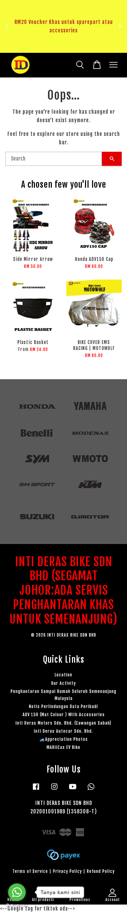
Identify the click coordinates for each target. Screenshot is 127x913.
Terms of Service (30, 871)
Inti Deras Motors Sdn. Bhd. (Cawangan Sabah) (63, 723)
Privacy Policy (67, 871)
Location (63, 674)
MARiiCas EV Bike (63, 747)
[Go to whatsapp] (17, 892)
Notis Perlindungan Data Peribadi (63, 706)
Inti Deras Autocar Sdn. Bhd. (63, 731)
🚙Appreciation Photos (64, 739)
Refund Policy (101, 871)
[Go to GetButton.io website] (17, 905)
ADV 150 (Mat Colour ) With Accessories (64, 714)
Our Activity (63, 683)
